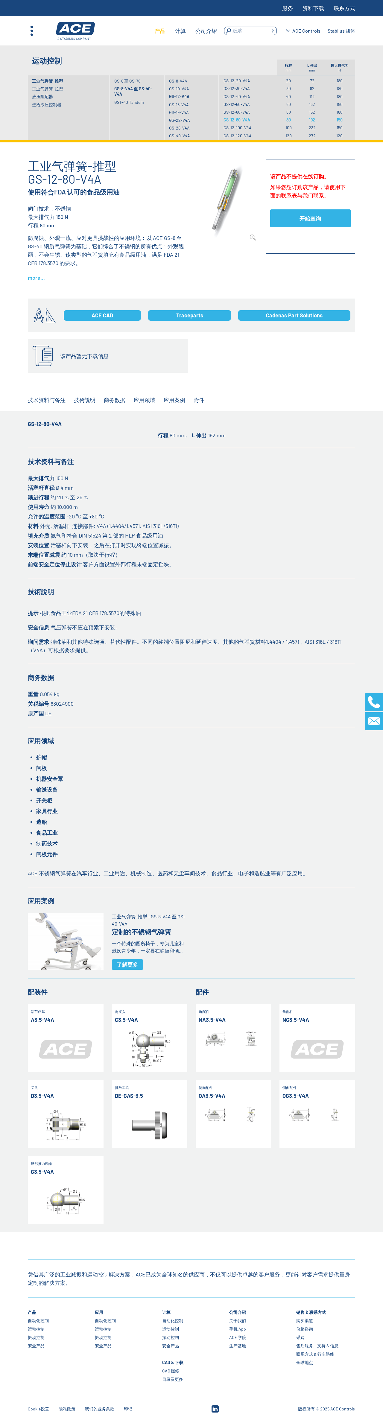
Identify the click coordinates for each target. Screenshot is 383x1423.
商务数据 (114, 400)
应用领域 (144, 400)
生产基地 (237, 1345)
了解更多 (127, 964)
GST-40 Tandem (129, 102)
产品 (32, 1312)
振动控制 (36, 1337)
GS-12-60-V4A (237, 112)
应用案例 (174, 400)
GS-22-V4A (179, 120)
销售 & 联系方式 (311, 1312)
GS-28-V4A (179, 127)
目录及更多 (172, 1379)
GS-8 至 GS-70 (127, 80)
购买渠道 (304, 1320)
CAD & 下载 (172, 1362)
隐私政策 (67, 1408)
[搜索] (272, 31)
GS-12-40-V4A (237, 96)
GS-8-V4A (178, 80)
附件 (199, 400)
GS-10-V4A (179, 88)
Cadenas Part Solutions (294, 315)
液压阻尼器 (42, 96)
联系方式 (344, 8)
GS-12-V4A (179, 96)
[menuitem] (160, 31)
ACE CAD (102, 315)
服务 (287, 8)
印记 (128, 1408)
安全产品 (36, 1345)
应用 (99, 1312)
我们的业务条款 (99, 1408)
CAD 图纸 (171, 1370)
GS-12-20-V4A (237, 80)
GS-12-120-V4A (238, 135)
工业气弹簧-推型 (47, 80)
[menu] (186, 31)
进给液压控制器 (46, 104)
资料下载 (313, 8)
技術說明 (84, 400)
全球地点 (304, 1362)
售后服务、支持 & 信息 (317, 1345)
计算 (166, 1312)
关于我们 (237, 1320)
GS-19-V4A (179, 112)
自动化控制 (38, 1320)
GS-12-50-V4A (237, 104)
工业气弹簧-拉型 (47, 88)
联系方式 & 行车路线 (315, 1354)
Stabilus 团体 (341, 31)
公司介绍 (237, 1312)
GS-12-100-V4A (238, 127)
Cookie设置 (38, 1408)
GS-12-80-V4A (237, 119)
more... (36, 277)
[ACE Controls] (75, 31)
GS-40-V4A (179, 135)
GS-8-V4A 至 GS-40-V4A (133, 91)
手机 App (237, 1328)
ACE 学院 (237, 1337)
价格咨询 (304, 1328)
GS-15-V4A (179, 104)
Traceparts (189, 315)
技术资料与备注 (47, 400)
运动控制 (36, 1328)
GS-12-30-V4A (237, 88)
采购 (300, 1337)
